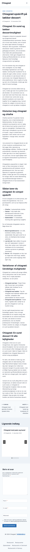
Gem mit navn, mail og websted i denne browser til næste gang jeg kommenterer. (15, 520)
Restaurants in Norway (15, 548)
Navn (5, 501)
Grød (3, 11)
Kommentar (6, 476)
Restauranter (19, 542)
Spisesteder (6, 545)
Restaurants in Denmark (19, 545)
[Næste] (25, 442)
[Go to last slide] (4, 442)
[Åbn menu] (26, 3)
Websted (6, 515)
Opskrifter (9, 11)
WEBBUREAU (21, 534)
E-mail (5, 508)
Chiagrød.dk (7, 21)
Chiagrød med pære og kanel (14, 430)
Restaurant (10, 542)
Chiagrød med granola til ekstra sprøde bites (7, 408)
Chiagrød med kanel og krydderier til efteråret (23, 409)
